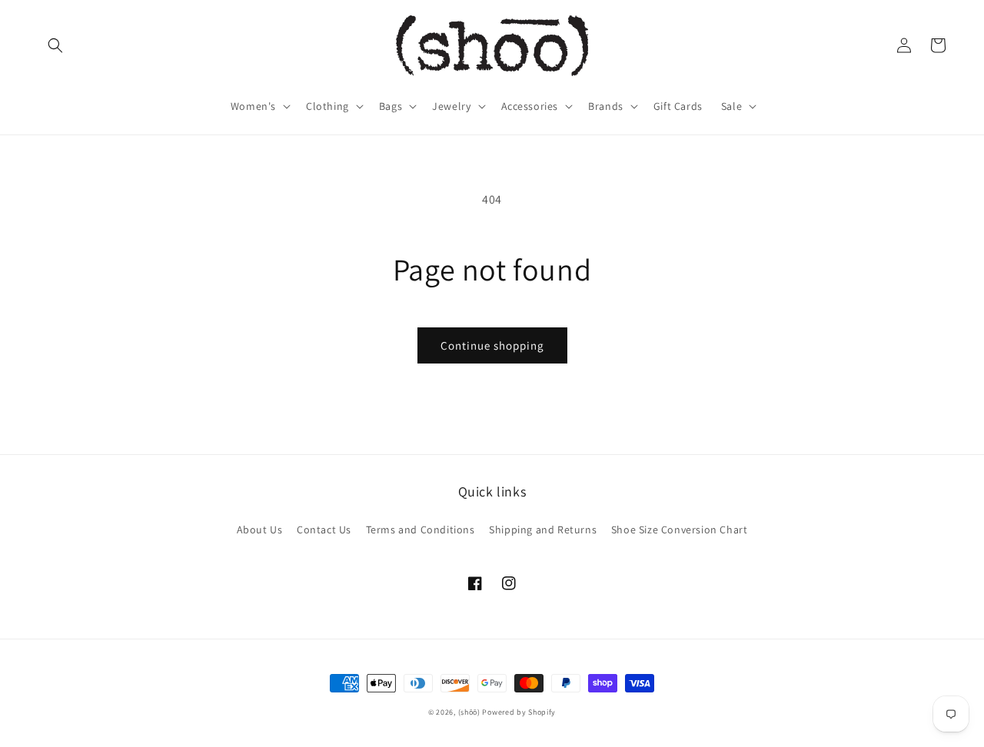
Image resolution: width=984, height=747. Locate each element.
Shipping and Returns (543, 529)
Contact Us (324, 529)
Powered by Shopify (519, 712)
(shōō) (470, 712)
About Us (260, 529)
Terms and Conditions (420, 529)
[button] (55, 45)
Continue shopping (492, 345)
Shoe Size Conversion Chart (679, 529)
